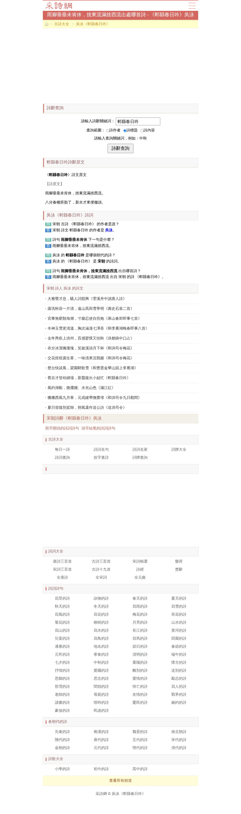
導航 (192, 5)
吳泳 (109, 230)
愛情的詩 (140, 679)
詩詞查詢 (62, 458)
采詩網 (101, 794)
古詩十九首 (101, 570)
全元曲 (140, 578)
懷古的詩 (178, 663)
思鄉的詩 (62, 679)
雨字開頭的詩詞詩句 (62, 428)
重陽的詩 (140, 663)
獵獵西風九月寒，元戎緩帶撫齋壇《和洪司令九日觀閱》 (95, 398)
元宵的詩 (62, 655)
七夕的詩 (62, 663)
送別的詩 (178, 671)
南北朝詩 (178, 732)
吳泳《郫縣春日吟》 (93, 24)
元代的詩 (101, 748)
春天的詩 (140, 599)
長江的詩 (140, 631)
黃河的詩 (178, 631)
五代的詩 (140, 740)
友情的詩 (140, 695)
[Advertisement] (120, 66)
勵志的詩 (178, 679)
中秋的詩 (101, 663)
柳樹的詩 (101, 623)
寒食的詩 (101, 655)
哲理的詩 (62, 687)
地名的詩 (101, 647)
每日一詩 (62, 450)
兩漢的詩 (101, 732)
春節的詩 (178, 647)
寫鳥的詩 (101, 639)
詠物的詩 (101, 599)
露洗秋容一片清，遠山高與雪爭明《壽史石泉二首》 (91, 309)
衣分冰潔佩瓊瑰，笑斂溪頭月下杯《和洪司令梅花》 (91, 348)
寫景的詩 (62, 599)
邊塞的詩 (62, 647)
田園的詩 (178, 639)
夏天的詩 (178, 599)
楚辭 (179, 570)
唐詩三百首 (62, 562)
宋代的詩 (178, 740)
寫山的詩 (62, 631)
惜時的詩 (101, 703)
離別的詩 (140, 671)
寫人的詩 (178, 687)
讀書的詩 (62, 703)
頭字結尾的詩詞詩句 (98, 428)
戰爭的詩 (178, 695)
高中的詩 (140, 769)
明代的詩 (140, 748)
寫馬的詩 (140, 639)
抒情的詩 (62, 671)
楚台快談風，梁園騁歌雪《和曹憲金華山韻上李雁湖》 (93, 368)
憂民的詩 (140, 703)
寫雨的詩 (140, 607)
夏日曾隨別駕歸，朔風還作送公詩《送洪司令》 (87, 408)
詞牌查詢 (140, 458)
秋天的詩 (62, 607)
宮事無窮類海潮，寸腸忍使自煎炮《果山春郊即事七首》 (95, 319)
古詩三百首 (101, 562)
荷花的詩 (178, 615)
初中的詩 (101, 769)
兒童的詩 (62, 639)
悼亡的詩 (140, 687)
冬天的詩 (101, 607)
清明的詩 (140, 655)
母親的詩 (101, 695)
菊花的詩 (62, 623)
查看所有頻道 (120, 781)
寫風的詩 (62, 615)
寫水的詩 (101, 631)
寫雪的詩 (178, 607)
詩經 (140, 570)
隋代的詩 (62, 740)
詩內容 (149, 130)
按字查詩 (101, 458)
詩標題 (132, 130)
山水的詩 (178, 623)
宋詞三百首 (62, 570)
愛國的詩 (101, 671)
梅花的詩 (140, 615)
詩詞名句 (101, 450)
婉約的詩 (178, 703)
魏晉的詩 (140, 732)
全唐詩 (62, 578)
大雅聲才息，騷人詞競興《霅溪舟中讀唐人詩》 (87, 299)
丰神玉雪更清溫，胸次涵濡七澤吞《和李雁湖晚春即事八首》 (98, 329)
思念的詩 (101, 679)
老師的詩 (62, 695)
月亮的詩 (140, 623)
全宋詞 (101, 578)
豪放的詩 (62, 711)
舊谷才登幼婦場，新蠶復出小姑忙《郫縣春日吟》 (89, 378)
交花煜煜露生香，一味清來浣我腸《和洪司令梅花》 (91, 358)
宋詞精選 (140, 562)
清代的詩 (178, 748)
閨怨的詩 (101, 687)
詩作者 (114, 130)
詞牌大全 (178, 450)
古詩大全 (60, 5)
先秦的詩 (62, 732)
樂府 (179, 562)
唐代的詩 (101, 740)
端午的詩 (178, 655)
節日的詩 (140, 647)
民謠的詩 (101, 711)
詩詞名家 (140, 450)
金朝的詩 (62, 748)
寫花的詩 (101, 615)
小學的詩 (62, 769)
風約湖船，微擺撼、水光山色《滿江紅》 (81, 388)
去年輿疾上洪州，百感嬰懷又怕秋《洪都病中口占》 (91, 338)
